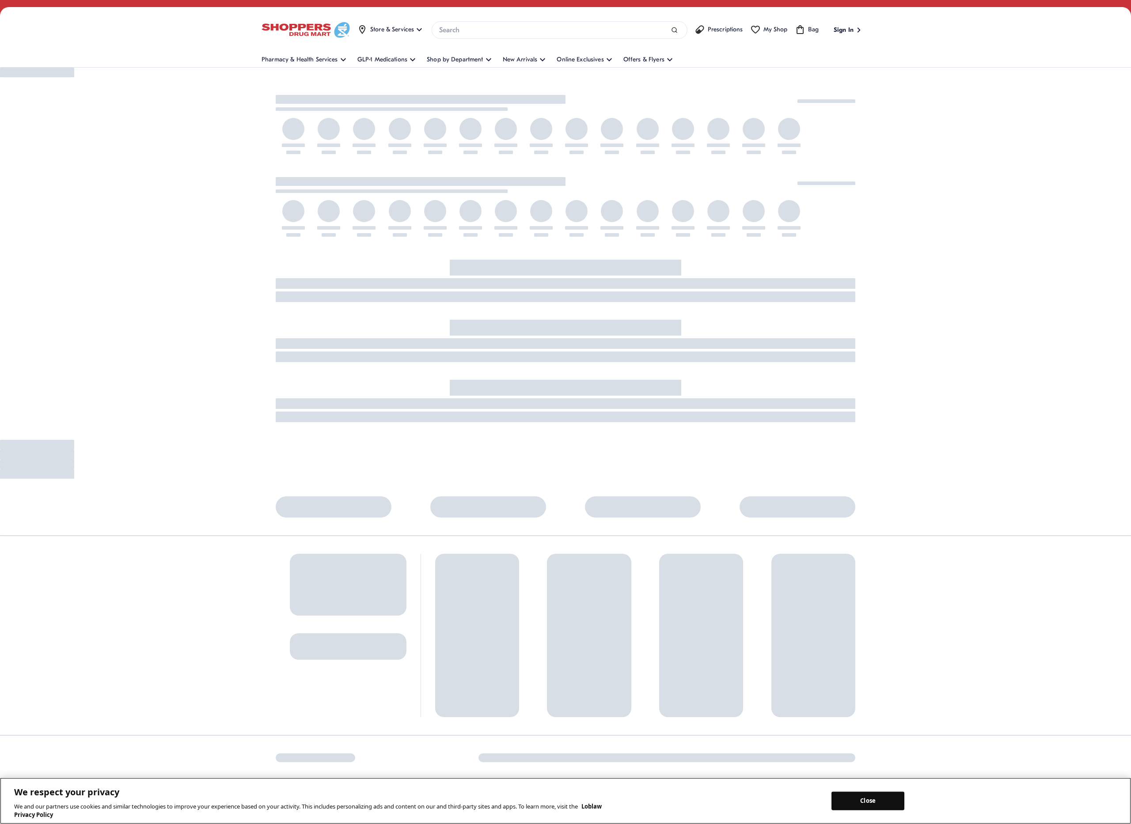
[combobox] (559, 30)
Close (868, 801)
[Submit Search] (674, 30)
